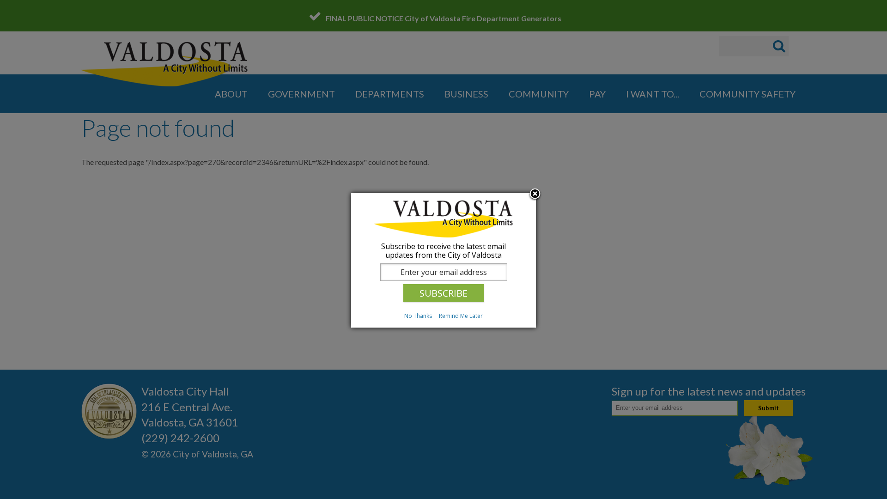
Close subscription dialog (535, 194)
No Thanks (418, 316)
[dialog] (443, 260)
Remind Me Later (461, 316)
